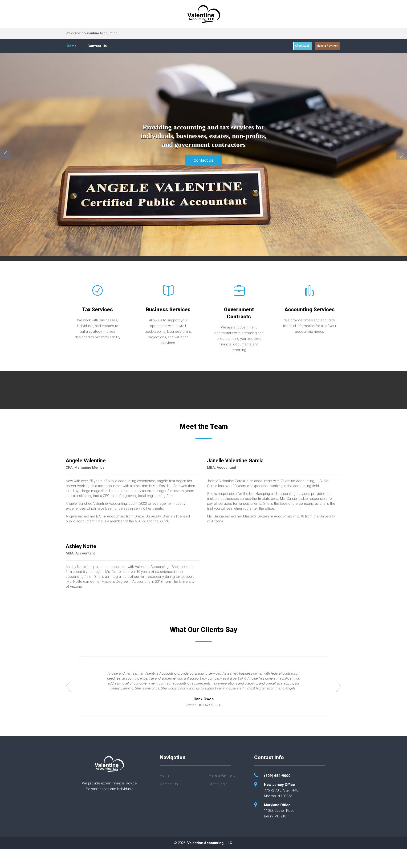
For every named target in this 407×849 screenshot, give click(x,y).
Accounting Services (310, 309)
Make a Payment (327, 45)
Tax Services (97, 309)
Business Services (168, 309)
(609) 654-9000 (277, 776)
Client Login (302, 45)
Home (72, 46)
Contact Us (97, 46)
